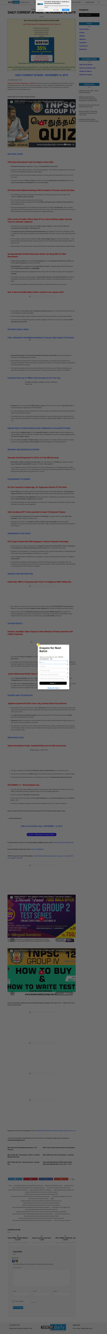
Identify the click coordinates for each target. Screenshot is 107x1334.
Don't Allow (56, 9)
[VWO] (44, 10)
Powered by (40, 10)
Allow (65, 9)
